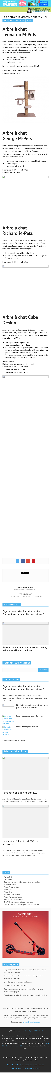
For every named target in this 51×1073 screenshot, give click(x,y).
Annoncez (22, 1057)
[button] (9, 10)
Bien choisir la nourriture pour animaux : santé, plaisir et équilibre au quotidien (24, 649)
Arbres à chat (18, 1060)
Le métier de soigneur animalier (27, 727)
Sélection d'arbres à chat (15, 751)
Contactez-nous (33, 1057)
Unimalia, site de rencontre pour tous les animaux (21, 904)
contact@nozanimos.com (31, 1022)
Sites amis (43, 1057)
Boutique (29, 20)
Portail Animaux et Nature (13, 897)
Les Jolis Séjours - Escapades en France (25, 1068)
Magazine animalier (31, 1060)
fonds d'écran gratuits (11, 887)
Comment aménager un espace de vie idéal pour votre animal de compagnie (23, 990)
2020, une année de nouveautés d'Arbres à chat (25, 596)
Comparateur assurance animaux (14, 741)
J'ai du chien (8, 892)
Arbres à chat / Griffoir (17, 20)
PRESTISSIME (38, 1031)
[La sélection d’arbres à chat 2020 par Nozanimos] (25, 821)
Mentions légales (27, 1031)
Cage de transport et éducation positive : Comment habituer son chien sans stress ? (23, 613)
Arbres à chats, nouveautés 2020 (25, 590)
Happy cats (8, 889)
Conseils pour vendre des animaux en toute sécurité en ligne (25, 995)
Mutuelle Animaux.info (12, 894)
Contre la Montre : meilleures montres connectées (22, 882)
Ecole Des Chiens (10, 884)
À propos (13, 1057)
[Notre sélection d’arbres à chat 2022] (25, 773)
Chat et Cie (8, 879)
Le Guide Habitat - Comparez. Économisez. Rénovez (25, 1065)
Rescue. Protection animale (13, 899)
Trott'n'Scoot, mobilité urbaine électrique (18, 902)
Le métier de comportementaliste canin (29, 716)
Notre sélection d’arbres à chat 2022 (19, 792)
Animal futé (8, 877)
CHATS (5, 20)
